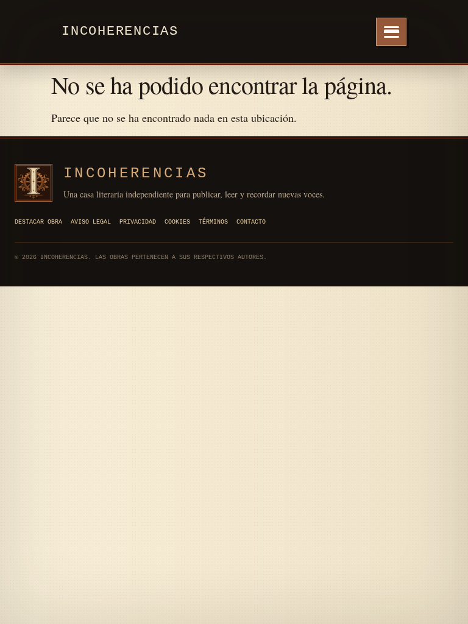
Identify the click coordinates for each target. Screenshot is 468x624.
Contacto (251, 222)
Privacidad (137, 222)
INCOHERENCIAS (135, 173)
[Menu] (391, 32)
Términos (213, 222)
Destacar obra (38, 222)
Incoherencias (120, 31)
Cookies (177, 222)
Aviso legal (91, 222)
